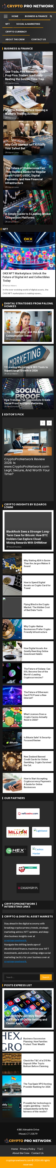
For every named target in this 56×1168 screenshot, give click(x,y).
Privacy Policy (27, 1148)
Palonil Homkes (14, 339)
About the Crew (15, 39)
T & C (40, 1148)
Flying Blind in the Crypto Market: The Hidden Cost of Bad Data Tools (37, 607)
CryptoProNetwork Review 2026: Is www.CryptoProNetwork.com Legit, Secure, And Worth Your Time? (27, 466)
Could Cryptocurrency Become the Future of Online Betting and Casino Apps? (26, 1019)
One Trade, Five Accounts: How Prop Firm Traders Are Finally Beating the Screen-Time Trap (25, 75)
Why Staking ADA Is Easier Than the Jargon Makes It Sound (37, 563)
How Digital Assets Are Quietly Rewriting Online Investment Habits (36, 651)
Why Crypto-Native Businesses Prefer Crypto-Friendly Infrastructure (37, 629)
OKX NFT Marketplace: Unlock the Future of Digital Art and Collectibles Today (26, 277)
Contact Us (38, 39)
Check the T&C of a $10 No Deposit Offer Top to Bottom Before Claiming (37, 1063)
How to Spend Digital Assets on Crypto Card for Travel (37, 585)
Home (15, 16)
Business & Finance (36, 16)
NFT (7, 24)
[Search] (51, 16)
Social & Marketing (28, 24)
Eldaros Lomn (13, 83)
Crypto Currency (16, 31)
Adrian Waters (13, 222)
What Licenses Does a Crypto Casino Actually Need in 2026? (35, 717)
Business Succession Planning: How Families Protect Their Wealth (35, 1041)
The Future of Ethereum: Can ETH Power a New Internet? (36, 695)
